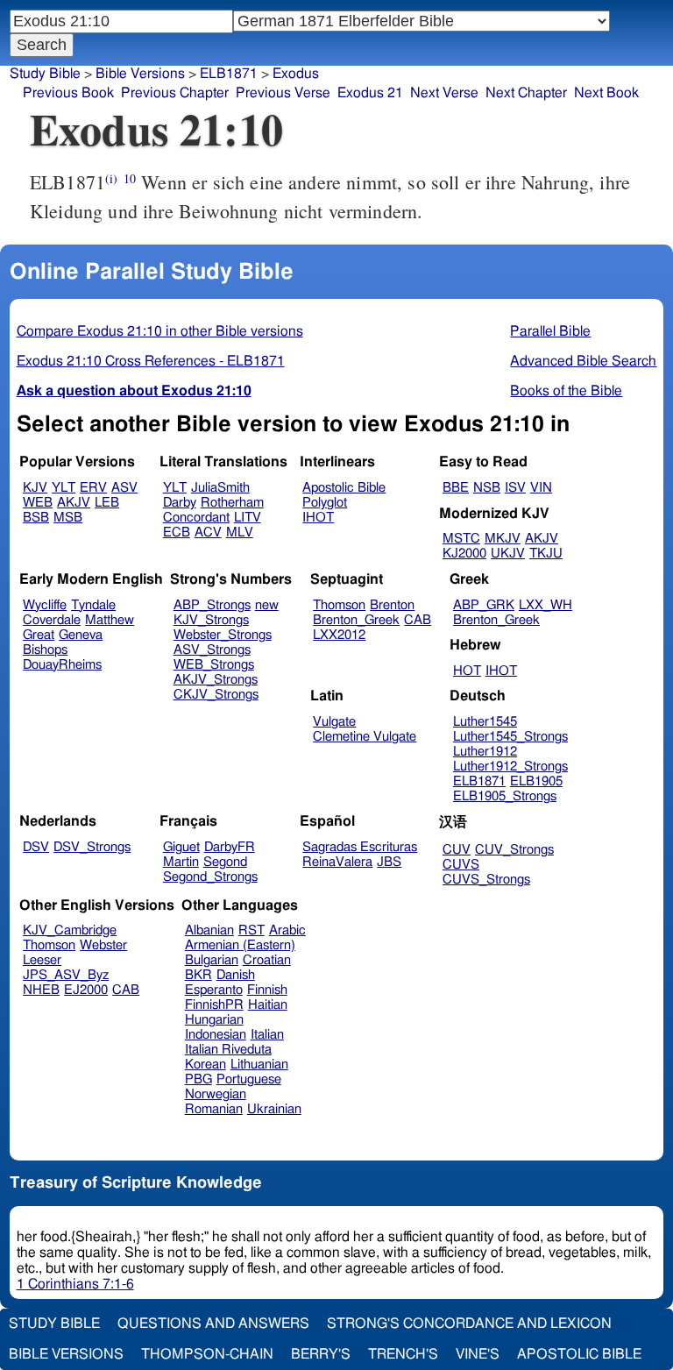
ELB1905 (536, 781)
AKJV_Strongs (216, 679)
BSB (36, 517)
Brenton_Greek (356, 620)
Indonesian (215, 1034)
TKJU (546, 553)
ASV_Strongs (212, 650)
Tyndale (93, 605)
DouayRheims (62, 664)
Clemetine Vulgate (364, 736)
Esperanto (214, 990)
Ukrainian (274, 1109)
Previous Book (68, 93)
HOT (467, 671)
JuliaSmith (220, 487)
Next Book (606, 93)
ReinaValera (337, 862)
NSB (486, 487)
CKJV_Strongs (216, 694)
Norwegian (215, 1094)
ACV (208, 532)
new (267, 605)
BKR (198, 975)
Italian (267, 1034)
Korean (205, 1064)
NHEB (41, 990)
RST (251, 930)
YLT (63, 487)
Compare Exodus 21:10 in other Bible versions (160, 331)
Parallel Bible (550, 331)
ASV (124, 487)
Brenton (392, 605)
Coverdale (52, 620)
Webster (103, 945)
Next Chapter (526, 93)
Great (38, 635)
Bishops (45, 650)
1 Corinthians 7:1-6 (75, 1284)
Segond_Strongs (210, 877)
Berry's (321, 1354)
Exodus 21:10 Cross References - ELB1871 (151, 361)
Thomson (339, 605)
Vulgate (334, 721)
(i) (111, 178)
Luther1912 (485, 751)
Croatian (267, 960)
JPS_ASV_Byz (66, 975)
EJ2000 (86, 990)
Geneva (81, 635)
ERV (93, 487)
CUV (457, 849)
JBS (389, 862)
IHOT (318, 517)
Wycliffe (45, 605)
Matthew (109, 620)
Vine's (477, 1354)
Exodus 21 (370, 93)
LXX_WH (545, 605)
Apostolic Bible (579, 1354)
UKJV (508, 553)
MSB (67, 517)
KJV (35, 487)
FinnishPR (214, 1005)
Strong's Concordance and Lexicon (469, 1324)
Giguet (181, 847)
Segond (225, 862)
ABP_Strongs (212, 605)
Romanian (214, 1109)
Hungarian (214, 1019)
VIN (541, 487)
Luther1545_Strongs (510, 736)
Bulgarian (211, 960)
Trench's (403, 1354)
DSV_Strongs (92, 847)
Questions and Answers (213, 1324)
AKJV (73, 502)
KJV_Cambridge (70, 930)
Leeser (42, 960)
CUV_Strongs (514, 849)
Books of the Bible (566, 391)
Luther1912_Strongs (510, 766)
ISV (515, 487)
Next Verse (444, 93)
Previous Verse (283, 93)
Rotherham (232, 502)
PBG (198, 1079)
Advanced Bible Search (583, 361)
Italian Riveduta (228, 1049)
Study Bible (45, 74)
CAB (417, 620)
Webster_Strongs (223, 635)
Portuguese (248, 1079)
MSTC (461, 538)
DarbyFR (229, 847)
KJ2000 (464, 553)
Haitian (267, 1005)
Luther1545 (485, 721)
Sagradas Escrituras (359, 847)
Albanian (209, 930)
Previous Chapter (175, 93)
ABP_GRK (483, 605)
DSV (36, 847)
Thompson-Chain (207, 1354)
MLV (239, 532)
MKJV (503, 538)
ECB (176, 532)
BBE (456, 487)
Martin (181, 862)
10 (130, 178)
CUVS (461, 864)
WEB (38, 502)
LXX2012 (339, 635)
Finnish (267, 990)
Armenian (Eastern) (240, 945)
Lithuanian (259, 1064)
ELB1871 (229, 74)
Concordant (196, 517)
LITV (247, 517)
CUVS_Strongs (486, 879)
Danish (235, 975)
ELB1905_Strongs (504, 796)
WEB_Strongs (214, 664)
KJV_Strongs (211, 620)
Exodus (296, 74)
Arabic (287, 930)
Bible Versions (140, 74)
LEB (107, 502)
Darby (179, 502)
